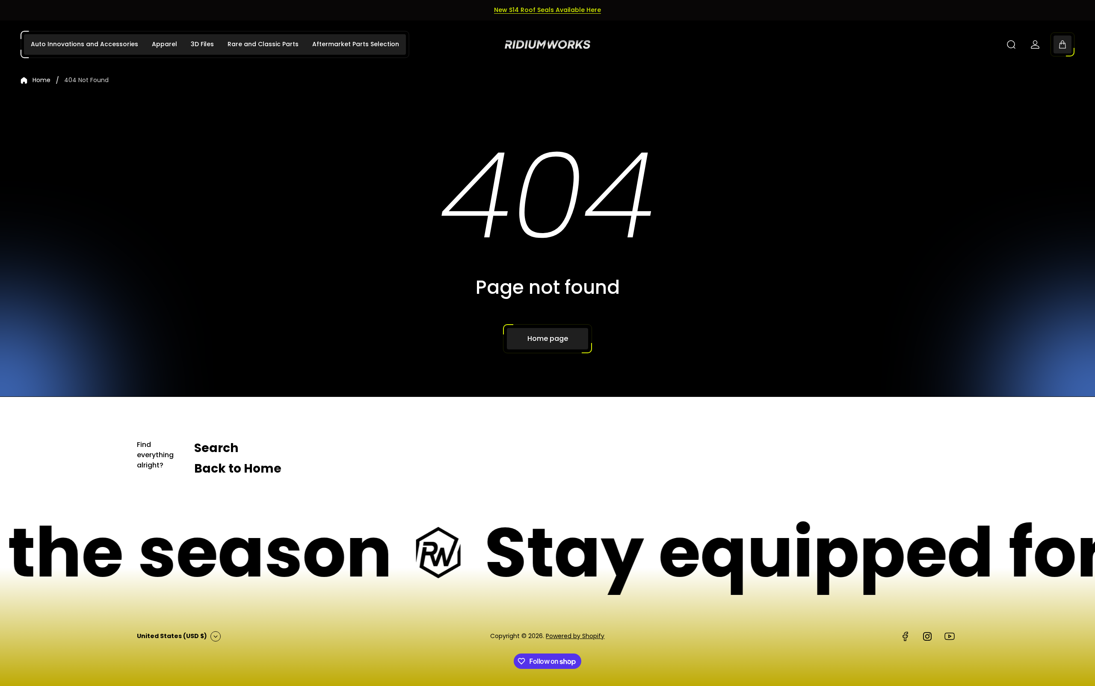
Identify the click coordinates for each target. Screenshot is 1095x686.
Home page (547, 338)
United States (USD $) (172, 636)
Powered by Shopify (575, 636)
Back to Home (237, 468)
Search (216, 448)
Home (41, 80)
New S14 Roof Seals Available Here (547, 10)
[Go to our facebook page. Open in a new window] (905, 636)
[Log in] (1035, 44)
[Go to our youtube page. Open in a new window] (949, 636)
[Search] (1011, 44)
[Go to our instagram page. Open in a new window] (927, 636)
